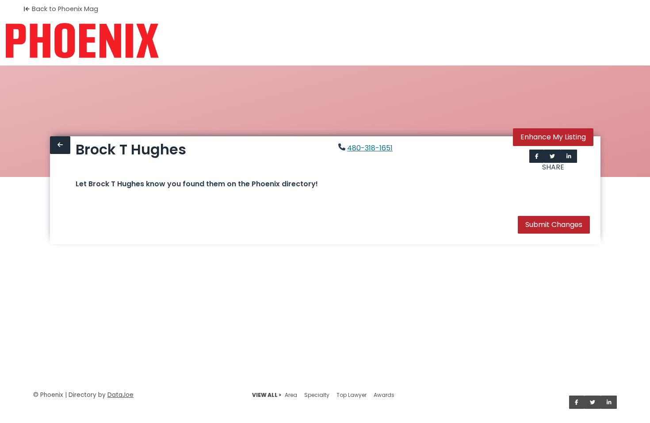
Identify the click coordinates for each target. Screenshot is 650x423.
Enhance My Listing (553, 137)
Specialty (316, 395)
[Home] (82, 41)
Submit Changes (553, 224)
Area (291, 395)
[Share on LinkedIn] (569, 156)
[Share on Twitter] (552, 156)
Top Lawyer (351, 395)
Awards (384, 395)
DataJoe (120, 395)
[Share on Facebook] (536, 156)
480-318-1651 (370, 148)
